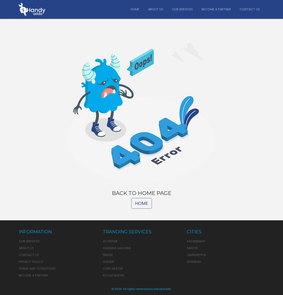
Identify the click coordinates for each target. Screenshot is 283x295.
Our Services (182, 9)
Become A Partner (216, 9)
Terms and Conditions (37, 268)
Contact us (250, 9)
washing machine (117, 248)
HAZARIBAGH (196, 241)
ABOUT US (26, 248)
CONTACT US (29, 255)
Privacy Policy (31, 262)
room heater (113, 275)
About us (155, 9)
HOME (141, 203)
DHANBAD (194, 262)
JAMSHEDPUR (196, 255)
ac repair (110, 241)
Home (134, 9)
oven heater (113, 268)
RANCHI (192, 248)
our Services (29, 241)
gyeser (108, 262)
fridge (108, 255)
